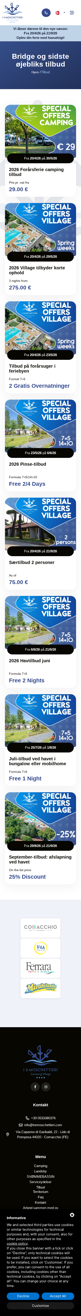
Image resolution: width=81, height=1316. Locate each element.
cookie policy (17, 1243)
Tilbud (40, 1187)
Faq (40, 1197)
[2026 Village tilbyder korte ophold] (40, 229)
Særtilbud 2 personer (31, 562)
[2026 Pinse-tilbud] (40, 426)
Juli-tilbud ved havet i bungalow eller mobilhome (37, 761)
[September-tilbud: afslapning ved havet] (40, 818)
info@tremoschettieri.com (43, 1125)
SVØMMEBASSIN (40, 1176)
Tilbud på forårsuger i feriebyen (32, 368)
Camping (40, 1166)
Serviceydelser (40, 1182)
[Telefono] (46, 12)
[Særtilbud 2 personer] (40, 524)
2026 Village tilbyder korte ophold (37, 270)
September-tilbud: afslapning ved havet (40, 859)
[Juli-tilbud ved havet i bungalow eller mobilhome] (40, 720)
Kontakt (40, 1202)
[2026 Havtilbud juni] (40, 622)
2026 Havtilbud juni (29, 660)
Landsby (40, 1171)
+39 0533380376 (43, 1118)
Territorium (40, 1192)
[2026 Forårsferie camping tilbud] (40, 131)
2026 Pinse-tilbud (27, 464)
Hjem (35, 72)
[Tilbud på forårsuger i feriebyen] (40, 327)
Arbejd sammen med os (40, 1208)
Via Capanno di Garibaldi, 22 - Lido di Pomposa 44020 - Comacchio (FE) (43, 1134)
